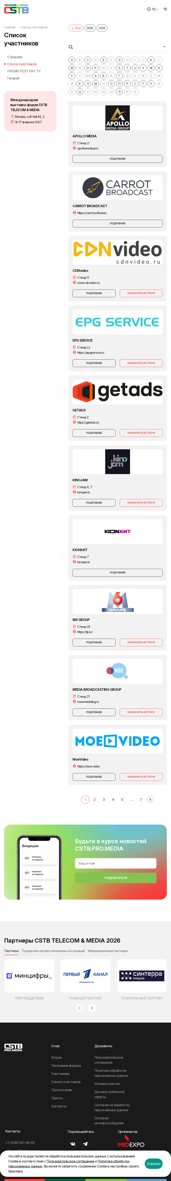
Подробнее (118, 158)
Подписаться (115, 878)
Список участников (22, 64)
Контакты (58, 1106)
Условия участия (107, 1084)
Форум (56, 1057)
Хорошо (154, 1164)
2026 (90, 28)
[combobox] (144, 48)
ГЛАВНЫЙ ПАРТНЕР (85, 998)
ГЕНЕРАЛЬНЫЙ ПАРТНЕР (142, 998)
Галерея (13, 78)
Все (78, 28)
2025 (102, 28)
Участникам (60, 1074)
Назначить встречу (141, 293)
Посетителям (61, 1090)
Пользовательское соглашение (70, 1161)
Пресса (57, 1098)
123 (88, 76)
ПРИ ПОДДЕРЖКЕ (29, 998)
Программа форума (66, 1065)
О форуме (14, 57)
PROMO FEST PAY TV (24, 71)
